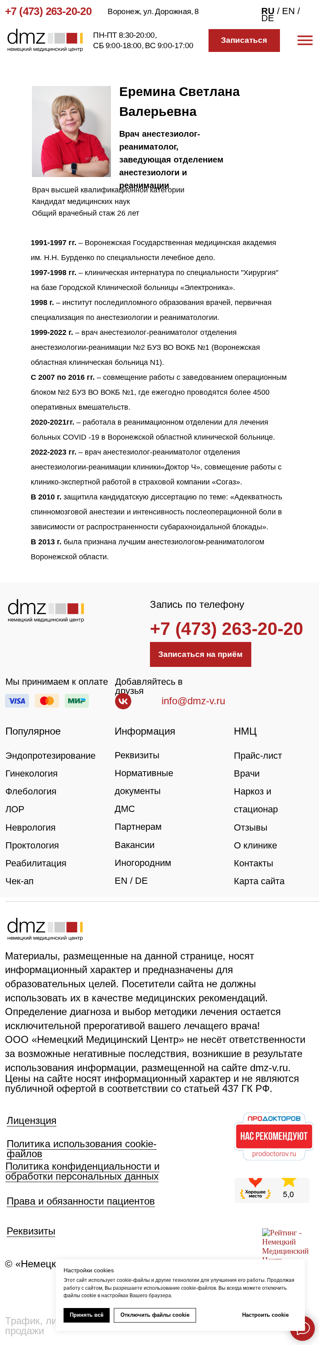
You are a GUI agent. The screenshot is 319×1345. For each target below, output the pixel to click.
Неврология (30, 827)
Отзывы (250, 827)
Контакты (253, 863)
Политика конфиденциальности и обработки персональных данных (82, 1171)
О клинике (255, 845)
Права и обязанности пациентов (81, 1201)
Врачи (247, 773)
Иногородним (143, 863)
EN (121, 880)
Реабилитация (35, 863)
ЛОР (15, 809)
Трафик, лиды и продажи (41, 1325)
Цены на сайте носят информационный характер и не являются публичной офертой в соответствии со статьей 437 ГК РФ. (152, 1083)
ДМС (125, 809)
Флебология (30, 791)
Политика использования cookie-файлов (82, 1148)
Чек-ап (19, 881)
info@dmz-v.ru (193, 700)
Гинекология (31, 773)
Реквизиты (137, 755)
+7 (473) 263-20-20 (48, 11)
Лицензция (31, 1120)
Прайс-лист (258, 755)
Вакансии (135, 845)
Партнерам (138, 826)
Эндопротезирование (50, 755)
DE (141, 880)
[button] (244, 40)
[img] (46, 611)
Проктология (32, 845)
